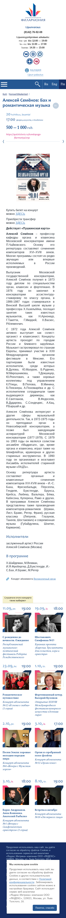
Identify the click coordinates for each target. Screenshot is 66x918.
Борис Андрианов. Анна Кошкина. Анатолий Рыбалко (15, 813)
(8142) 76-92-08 (33, 32)
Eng (54, 84)
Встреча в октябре (46, 810)
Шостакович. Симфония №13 (44, 638)
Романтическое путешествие (12, 696)
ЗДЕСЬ (20, 213)
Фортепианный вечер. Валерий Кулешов (49, 696)
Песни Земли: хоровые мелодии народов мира (17, 755)
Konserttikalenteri (18, 94)
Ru (46, 84)
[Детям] (36, 63)
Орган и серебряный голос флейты (48, 754)
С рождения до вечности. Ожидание (16, 638)
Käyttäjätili (35, 70)
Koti (5, 94)
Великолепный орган (45, 579)
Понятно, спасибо (44, 908)
